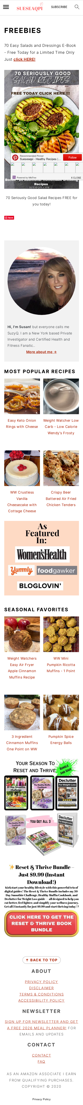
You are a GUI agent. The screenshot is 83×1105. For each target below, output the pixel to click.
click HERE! (25, 59)
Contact (41, 1055)
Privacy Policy (41, 982)
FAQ (41, 1062)
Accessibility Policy (41, 1000)
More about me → (41, 352)
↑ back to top (41, 960)
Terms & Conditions (41, 994)
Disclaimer (41, 988)
